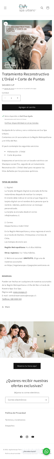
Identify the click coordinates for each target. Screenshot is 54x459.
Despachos (9, 426)
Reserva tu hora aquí (27, 366)
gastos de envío (9, 88)
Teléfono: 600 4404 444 (11, 299)
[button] (5, 8)
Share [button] (7, 307)
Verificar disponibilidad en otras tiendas (22, 123)
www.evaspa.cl (20, 292)
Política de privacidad (12, 453)
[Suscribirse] (46, 400)
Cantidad (5, 93)
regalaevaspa (13, 449)
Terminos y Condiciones (15, 420)
